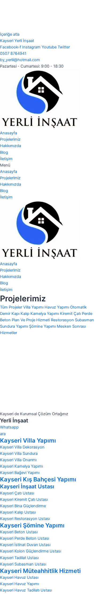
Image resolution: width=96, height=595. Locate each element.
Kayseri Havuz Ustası (19, 577)
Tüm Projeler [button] (11, 307)
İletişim (6, 158)
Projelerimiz (10, 139)
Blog (4, 152)
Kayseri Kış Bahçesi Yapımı (38, 479)
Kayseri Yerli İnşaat (17, 40)
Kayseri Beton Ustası (19, 532)
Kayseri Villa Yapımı (28, 440)
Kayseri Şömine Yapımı (32, 525)
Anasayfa (8, 133)
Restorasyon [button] (63, 320)
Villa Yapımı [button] (34, 307)
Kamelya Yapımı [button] (45, 313)
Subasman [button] (84, 320)
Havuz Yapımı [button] (57, 307)
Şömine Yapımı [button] (43, 326)
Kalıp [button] (25, 313)
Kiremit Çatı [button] (71, 313)
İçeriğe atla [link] (9, 34)
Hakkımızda (10, 145)
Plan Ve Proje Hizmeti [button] (31, 320)
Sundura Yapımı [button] (14, 326)
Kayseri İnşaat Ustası (27, 486)
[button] (48, 165)
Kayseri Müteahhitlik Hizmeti (40, 570)
